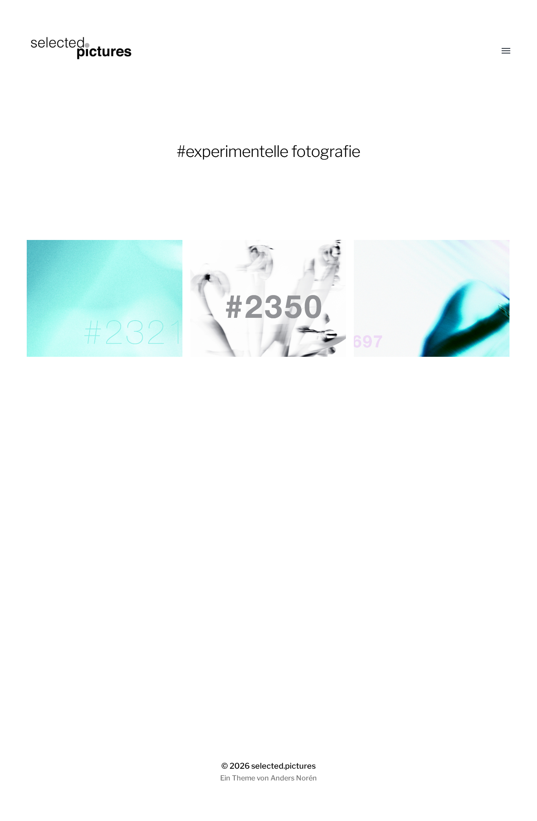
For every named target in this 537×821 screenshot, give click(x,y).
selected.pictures (283, 766)
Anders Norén (293, 778)
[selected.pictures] (252, 51)
